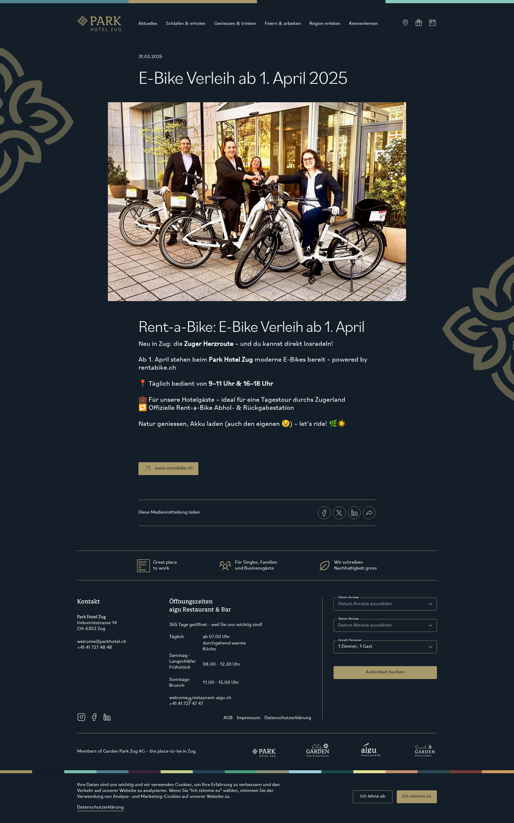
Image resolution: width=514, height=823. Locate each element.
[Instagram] (81, 717)
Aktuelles (147, 23)
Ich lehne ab (372, 796)
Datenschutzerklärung (100, 807)
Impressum (248, 718)
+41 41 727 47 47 (186, 703)
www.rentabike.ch (174, 468)
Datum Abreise (348, 618)
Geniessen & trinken (235, 23)
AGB (228, 718)
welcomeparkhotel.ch (101, 641)
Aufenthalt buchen (385, 672)
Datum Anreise (348, 597)
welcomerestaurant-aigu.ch (200, 698)
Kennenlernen (363, 23)
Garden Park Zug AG (124, 751)
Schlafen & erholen (186, 23)
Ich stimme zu (416, 796)
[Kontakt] (405, 22)
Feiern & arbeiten (283, 23)
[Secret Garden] (425, 750)
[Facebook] (94, 717)
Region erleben (325, 23)
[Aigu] (371, 750)
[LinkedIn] (107, 717)
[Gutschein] (418, 22)
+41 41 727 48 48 (94, 647)
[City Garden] (318, 750)
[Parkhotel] (264, 750)
